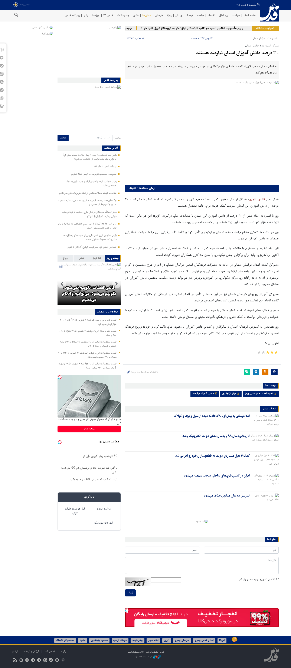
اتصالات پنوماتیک (103, 523)
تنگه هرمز (153, 640)
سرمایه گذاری (89, 429)
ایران (166, 640)
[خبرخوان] (15, 660)
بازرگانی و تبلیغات (31, 651)
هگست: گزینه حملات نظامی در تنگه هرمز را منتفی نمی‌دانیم (88, 193)
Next (62, 284)
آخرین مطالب (111, 148)
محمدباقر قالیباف (65, 640)
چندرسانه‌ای (123, 15)
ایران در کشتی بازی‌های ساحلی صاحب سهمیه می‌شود (217, 476)
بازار (86, 15)
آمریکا (222, 640)
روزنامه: (117, 138)
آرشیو (15, 651)
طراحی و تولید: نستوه (144, 656)
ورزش (178, 15)
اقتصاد (211, 15)
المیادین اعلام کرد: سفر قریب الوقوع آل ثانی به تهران (92, 247)
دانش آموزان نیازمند (203, 394)
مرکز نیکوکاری (229, 394)
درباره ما (63, 651)
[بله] (51, 660)
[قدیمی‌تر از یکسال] (265, 421)
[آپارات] (21, 660)
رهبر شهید (137, 640)
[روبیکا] (63, 660)
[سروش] (39, 660)
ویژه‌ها (95, 15)
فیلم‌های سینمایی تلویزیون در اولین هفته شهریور (93, 174)
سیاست (236, 15)
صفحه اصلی (250, 15)
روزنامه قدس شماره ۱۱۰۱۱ (104, 166)
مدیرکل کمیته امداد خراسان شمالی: (262, 46)
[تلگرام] (33, 660)
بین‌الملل (223, 15)
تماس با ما (50, 651)
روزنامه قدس (72, 15)
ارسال (130, 593)
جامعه (200, 15)
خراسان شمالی (259, 38)
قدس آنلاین (269, 12)
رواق (169, 15)
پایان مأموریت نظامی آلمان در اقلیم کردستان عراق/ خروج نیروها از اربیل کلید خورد (199, 28)
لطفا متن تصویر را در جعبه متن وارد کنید (258, 579)
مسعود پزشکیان (99, 640)
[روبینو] (57, 660)
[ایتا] (45, 660)
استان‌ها (147, 15)
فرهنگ (189, 15)
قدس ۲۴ (108, 15)
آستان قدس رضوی (204, 640)
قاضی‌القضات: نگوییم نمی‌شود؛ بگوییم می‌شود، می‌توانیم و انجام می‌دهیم (89, 294)
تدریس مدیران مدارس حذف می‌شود (227, 496)
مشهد (82, 640)
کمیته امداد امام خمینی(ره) (259, 394)
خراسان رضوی (182, 640)
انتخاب (63, 138)
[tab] (113, 258)
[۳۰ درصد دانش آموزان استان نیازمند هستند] (202, 132)
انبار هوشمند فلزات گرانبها (75, 511)
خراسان (159, 15)
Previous (116, 284)
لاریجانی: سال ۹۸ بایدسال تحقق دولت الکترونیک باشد (216, 436)
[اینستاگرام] (27, 660)
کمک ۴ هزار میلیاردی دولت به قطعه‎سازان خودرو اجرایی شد (212, 456)
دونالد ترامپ (120, 640)
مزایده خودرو (104, 509)
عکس (136, 15)
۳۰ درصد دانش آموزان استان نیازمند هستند (237, 53)
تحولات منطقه (265, 28)
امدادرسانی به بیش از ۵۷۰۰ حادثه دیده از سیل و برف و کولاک (212, 416)
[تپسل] (127, 610)
